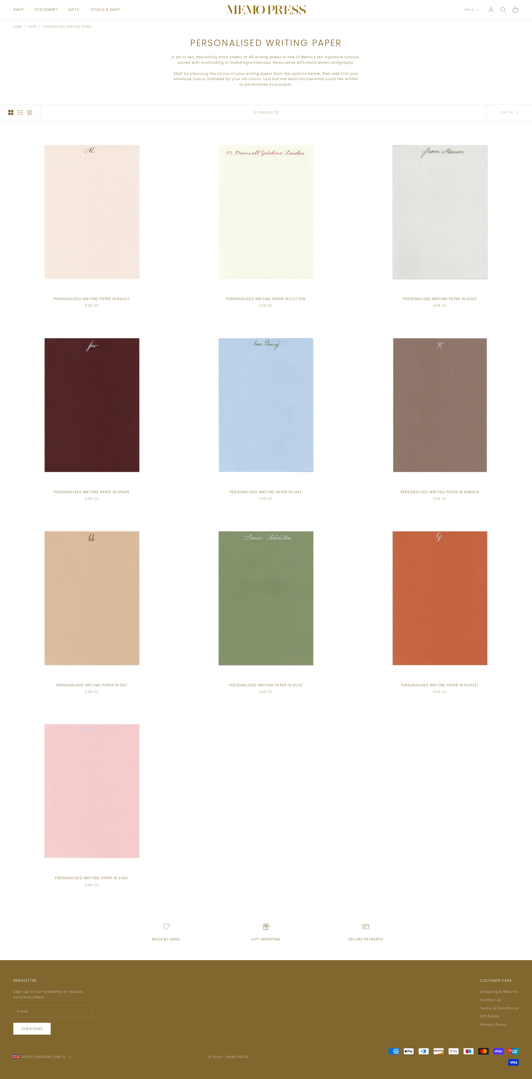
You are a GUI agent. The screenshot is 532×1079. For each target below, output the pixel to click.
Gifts (74, 9)
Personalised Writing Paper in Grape (92, 492)
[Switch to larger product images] (10, 112)
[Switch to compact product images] (29, 112)
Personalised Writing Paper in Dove (440, 298)
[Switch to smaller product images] (20, 112)
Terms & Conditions (499, 1008)
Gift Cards (490, 1016)
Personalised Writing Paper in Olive (266, 685)
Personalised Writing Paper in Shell (92, 878)
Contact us (491, 1000)
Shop (18, 9)
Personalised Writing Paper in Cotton (265, 298)
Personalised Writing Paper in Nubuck (440, 492)
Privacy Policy (493, 1024)
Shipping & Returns (499, 991)
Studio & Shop (105, 9)
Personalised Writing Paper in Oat (92, 685)
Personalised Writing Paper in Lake (266, 492)
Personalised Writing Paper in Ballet (92, 298)
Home (17, 27)
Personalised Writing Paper (67, 27)
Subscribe (32, 1028)
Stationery (46, 9)
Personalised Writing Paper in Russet (440, 685)
